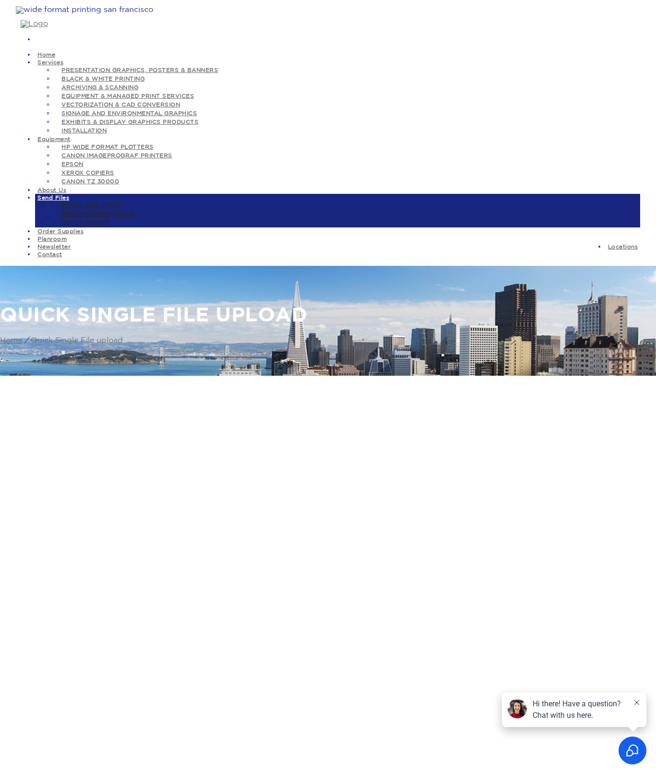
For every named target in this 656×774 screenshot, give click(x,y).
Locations (623, 247)
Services (50, 62)
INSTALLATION (84, 130)
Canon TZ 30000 (90, 181)
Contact (49, 254)
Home (11, 340)
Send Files (53, 198)
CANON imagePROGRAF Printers (116, 155)
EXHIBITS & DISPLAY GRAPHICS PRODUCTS (129, 122)
